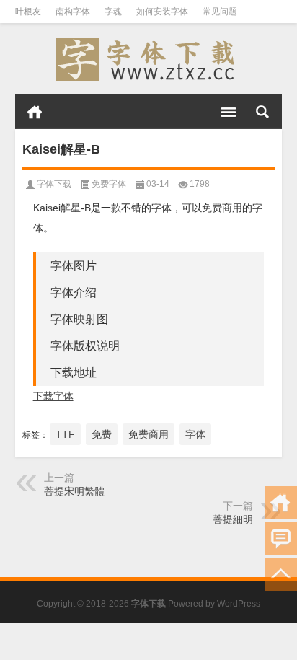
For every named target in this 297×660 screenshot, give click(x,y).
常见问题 (220, 11)
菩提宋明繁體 (74, 491)
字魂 (113, 11)
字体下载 (54, 184)
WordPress (238, 604)
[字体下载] (149, 59)
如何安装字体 (162, 11)
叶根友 (28, 11)
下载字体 (53, 396)
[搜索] (262, 111)
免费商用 (148, 434)
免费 (102, 434)
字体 (195, 434)
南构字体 (73, 11)
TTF (65, 434)
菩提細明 (233, 519)
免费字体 (109, 184)
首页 (34, 111)
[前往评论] (281, 538)
